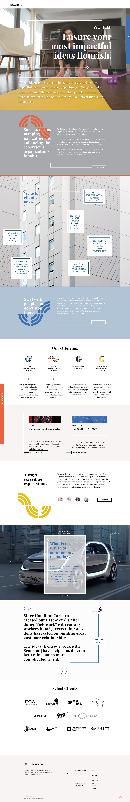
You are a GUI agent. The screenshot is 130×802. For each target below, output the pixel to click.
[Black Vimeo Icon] (68, 773)
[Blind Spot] (67, 595)
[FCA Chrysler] (62, 595)
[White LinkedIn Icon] (128, 36)
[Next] (119, 562)
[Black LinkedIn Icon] (68, 770)
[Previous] (10, 562)
